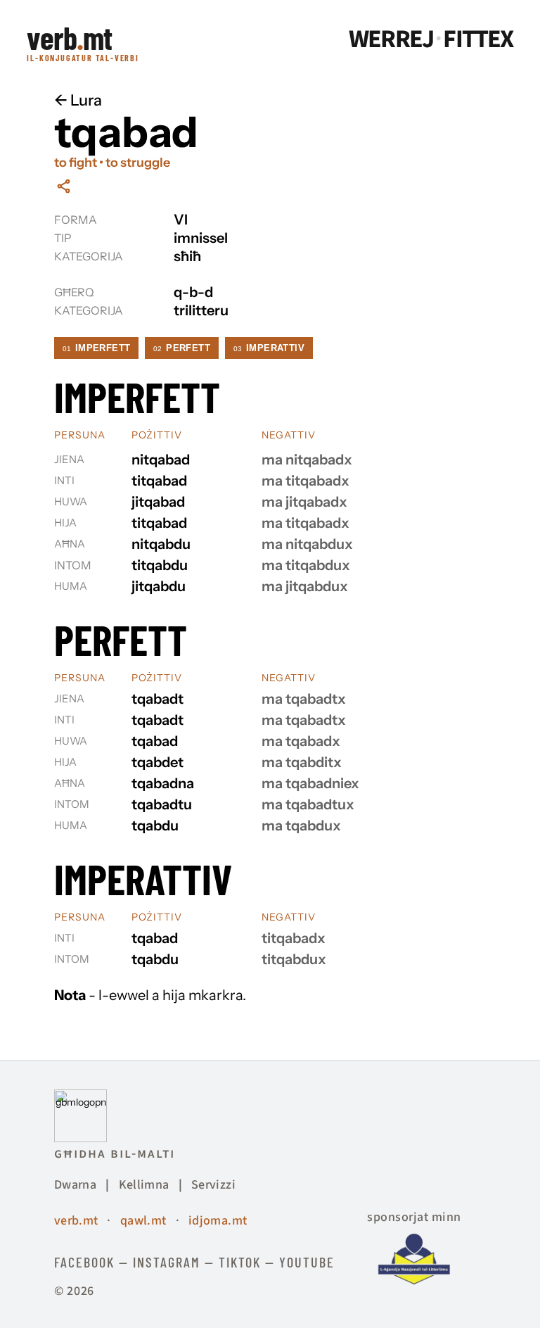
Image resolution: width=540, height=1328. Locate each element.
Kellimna (144, 1185)
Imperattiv (268, 348)
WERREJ (391, 39)
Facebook (84, 1261)
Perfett (181, 348)
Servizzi (213, 1185)
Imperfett (97, 348)
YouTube (307, 1261)
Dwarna (75, 1185)
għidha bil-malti (114, 1153)
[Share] (63, 186)
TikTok (240, 1261)
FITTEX (478, 39)
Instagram (166, 1261)
